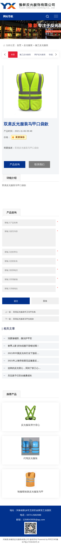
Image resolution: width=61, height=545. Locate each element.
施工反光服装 (41, 45)
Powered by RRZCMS (46, 539)
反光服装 (28, 45)
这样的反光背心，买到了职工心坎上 (24, 368)
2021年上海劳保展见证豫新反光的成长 (24, 360)
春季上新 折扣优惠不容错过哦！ (23, 346)
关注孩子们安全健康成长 (20, 375)
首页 (19, 45)
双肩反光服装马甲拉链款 (23, 319)
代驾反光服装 (30, 458)
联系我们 (39, 164)
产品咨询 (15, 164)
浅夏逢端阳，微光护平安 (20, 338)
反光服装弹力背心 (30, 425)
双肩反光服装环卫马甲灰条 (24, 312)
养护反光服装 (40, 54)
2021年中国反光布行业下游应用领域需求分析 (24, 353)
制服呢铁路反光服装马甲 (30, 491)
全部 (13, 54)
